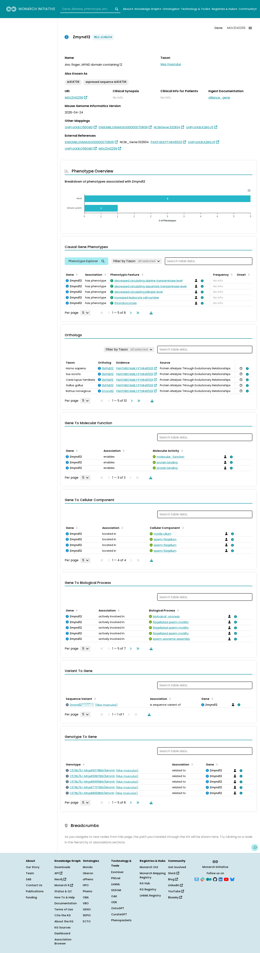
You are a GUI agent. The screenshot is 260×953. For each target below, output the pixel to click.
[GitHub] (215, 879)
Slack (172, 873)
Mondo (88, 867)
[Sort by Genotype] (83, 764)
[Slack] (202, 879)
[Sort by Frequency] (231, 274)
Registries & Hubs (224, 9)
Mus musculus (170, 64)
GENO (87, 909)
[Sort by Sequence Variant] (94, 698)
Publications (35, 891)
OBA (86, 897)
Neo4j (58, 879)
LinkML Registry (150, 895)
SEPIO (87, 915)
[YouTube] (226, 879)
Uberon (88, 873)
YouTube (174, 891)
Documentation (65, 903)
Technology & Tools (195, 9)
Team (30, 873)
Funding (31, 897)
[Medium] (208, 879)
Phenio (87, 891)
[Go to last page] (137, 313)
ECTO (87, 921)
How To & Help (64, 897)
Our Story (32, 867)
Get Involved (177, 867)
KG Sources (62, 927)
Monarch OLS (149, 867)
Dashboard (62, 933)
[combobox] (90, 9)
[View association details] (201, 281)
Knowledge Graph (148, 9)
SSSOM (116, 890)
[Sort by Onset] (248, 274)
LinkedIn (174, 885)
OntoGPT (117, 908)
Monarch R (62, 885)
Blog (171, 879)
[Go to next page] (130, 313)
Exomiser (117, 872)
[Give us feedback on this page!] (254, 847)
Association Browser (62, 942)
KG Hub (145, 883)
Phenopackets (121, 920)
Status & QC (63, 891)
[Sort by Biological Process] (177, 610)
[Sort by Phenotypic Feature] (141, 274)
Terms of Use (63, 909)
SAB (28, 879)
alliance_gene (219, 97)
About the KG (63, 921)
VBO (86, 903)
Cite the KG (62, 915)
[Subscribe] (197, 879)
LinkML (115, 884)
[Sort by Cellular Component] (182, 527)
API (57, 873)
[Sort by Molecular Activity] (181, 450)
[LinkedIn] (221, 879)
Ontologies (171, 9)
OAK (114, 896)
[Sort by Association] (104, 274)
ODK (114, 902)
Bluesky (173, 897)
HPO (86, 885)
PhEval (115, 878)
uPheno (88, 879)
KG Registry (148, 889)
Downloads (62, 867)
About (128, 9)
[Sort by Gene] (76, 274)
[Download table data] (150, 313)
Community (248, 9)
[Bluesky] (232, 879)
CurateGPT (119, 914)
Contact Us (34, 885)
